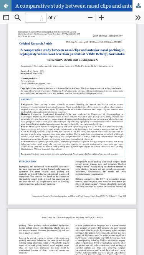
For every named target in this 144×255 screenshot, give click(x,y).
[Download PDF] (138, 5)
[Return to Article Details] (6, 5)
